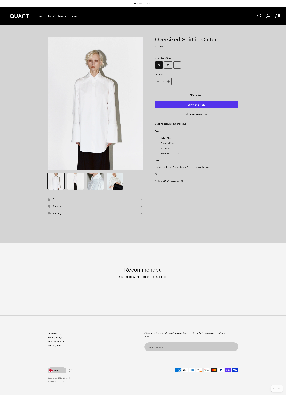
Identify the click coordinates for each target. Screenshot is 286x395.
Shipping (159, 124)
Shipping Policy (55, 345)
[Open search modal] (259, 16)
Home (41, 16)
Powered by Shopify (56, 381)
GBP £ (57, 370)
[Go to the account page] (268, 16)
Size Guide (166, 58)
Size (157, 58)
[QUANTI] (20, 16)
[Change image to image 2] (75, 181)
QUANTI (66, 378)
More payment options (196, 114)
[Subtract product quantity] (168, 81)
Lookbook (63, 16)
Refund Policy (54, 333)
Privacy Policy (55, 337)
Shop (49, 16)
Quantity (159, 74)
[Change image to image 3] (95, 181)
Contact (74, 16)
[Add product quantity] (158, 81)
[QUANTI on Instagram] (70, 371)
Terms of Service (56, 341)
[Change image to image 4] (115, 181)
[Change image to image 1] (56, 181)
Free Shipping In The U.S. (143, 3)
